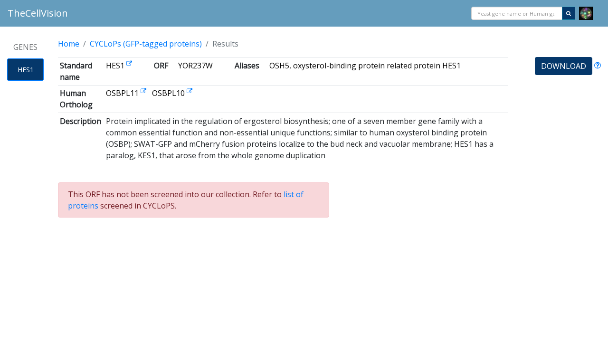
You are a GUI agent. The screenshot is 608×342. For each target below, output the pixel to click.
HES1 (26, 69)
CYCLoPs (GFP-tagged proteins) (146, 43)
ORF (161, 65)
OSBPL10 (169, 93)
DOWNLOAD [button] (563, 66)
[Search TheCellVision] (568, 13)
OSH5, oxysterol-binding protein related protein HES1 (365, 65)
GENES (25, 47)
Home (68, 43)
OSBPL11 (123, 93)
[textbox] (517, 14)
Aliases (247, 65)
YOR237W (195, 65)
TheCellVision (38, 13)
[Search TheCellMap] (586, 13)
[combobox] (516, 13)
